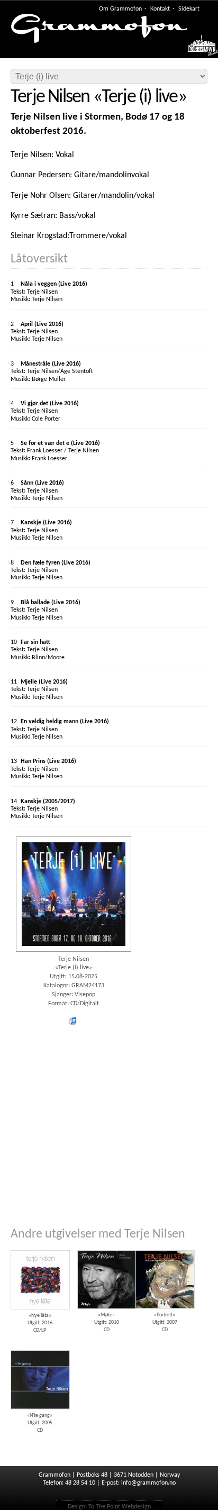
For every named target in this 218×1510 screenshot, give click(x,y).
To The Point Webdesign (119, 1507)
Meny (197, 48)
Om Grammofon (120, 9)
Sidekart (188, 9)
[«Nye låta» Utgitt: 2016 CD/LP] (40, 1246)
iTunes (72, 1021)
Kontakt (160, 9)
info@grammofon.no (148, 1483)
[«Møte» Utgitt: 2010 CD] (106, 1246)
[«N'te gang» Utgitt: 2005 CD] (40, 1346)
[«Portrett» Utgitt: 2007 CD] (164, 1246)
